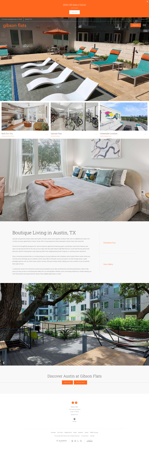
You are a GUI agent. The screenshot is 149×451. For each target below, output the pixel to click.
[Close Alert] (147, 2)
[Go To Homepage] (14, 25)
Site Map (92, 436)
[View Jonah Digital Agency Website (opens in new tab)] (89, 441)
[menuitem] (53, 432)
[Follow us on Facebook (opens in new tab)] (73, 403)
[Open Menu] (144, 25)
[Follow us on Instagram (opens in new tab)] (76, 403)
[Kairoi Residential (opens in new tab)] (62, 441)
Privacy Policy (84, 436)
